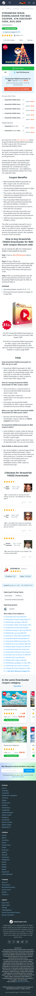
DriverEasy (5, 790)
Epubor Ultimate (7, 822)
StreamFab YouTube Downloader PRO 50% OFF (18, 628)
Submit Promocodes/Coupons (11, 912)
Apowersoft (5, 872)
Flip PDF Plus (6, 820)
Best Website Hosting (8, 887)
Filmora (4, 788)
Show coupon (19, 68)
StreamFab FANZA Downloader (14, 599)
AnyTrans (5, 805)
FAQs (21, 40)
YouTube (18, 941)
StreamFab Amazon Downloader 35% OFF (18, 619)
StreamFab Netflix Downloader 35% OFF (18, 638)
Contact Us (5, 894)
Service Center (6, 890)
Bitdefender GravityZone (9, 795)
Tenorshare (5, 840)
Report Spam (6, 905)
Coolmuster (5, 793)
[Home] (3, 9)
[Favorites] (29, 3)
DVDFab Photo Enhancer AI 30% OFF (18, 655)
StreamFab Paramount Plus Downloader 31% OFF (18, 652)
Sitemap (4, 907)
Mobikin (4, 867)
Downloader (8, 596)
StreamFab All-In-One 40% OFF (16, 617)
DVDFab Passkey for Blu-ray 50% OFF (18, 630)
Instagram (9, 941)
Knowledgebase (7, 910)
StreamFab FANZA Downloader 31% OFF (18, 641)
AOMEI (4, 847)
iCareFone (5, 798)
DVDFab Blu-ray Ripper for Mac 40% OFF (18, 663)
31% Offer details (9, 40)
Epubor (4, 869)
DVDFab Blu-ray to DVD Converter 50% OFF (18, 666)
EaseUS (4, 842)
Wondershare (6, 845)
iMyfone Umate (6, 815)
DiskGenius (5, 817)
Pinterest (26, 941)
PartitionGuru (6, 808)
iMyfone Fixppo (6, 825)
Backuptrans (6, 859)
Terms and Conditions (18, 777)
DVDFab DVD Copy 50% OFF (15, 657)
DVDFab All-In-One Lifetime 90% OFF (18, 644)
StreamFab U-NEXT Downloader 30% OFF (18, 625)
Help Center (5, 903)
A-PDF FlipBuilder (7, 874)
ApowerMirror (6, 827)
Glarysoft (4, 855)
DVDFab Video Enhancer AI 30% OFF (17, 647)
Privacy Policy (27, 775)
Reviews (30, 40)
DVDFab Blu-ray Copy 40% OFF (15, 633)
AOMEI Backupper (7, 812)
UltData (4, 800)
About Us (4, 882)
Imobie (4, 862)
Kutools (4, 835)
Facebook (13, 941)
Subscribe (29, 770)
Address (4, 892)
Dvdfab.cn (19, 596)
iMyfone (4, 852)
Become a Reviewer (8, 915)
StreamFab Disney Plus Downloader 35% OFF (18, 649)
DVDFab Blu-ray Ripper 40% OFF (16, 622)
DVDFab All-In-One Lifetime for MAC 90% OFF (18, 668)
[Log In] (33, 3)
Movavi (4, 838)
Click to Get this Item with (18, 89)
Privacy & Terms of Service (22, 981)
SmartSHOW (5, 810)
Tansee (4, 864)
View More (17, 686)
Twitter (22, 941)
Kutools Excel (6, 803)
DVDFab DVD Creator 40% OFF (16, 660)
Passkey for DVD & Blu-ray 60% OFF (17, 636)
